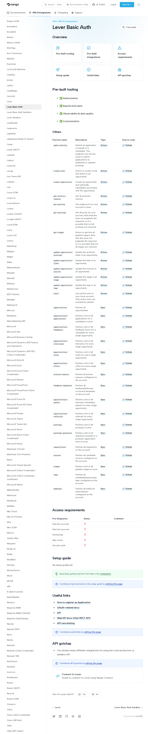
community (105, 574)
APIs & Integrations (42, 12)
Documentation (18, 12)
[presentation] (25, 375)
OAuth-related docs (68, 607)
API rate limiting (66, 623)
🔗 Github (127, 145)
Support (78, 12)
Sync (103, 307)
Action (104, 145)
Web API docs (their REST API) (73, 618)
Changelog (63, 12)
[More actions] (140, 27)
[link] (66, 53)
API (59, 612)
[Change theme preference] (138, 4)
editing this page (114, 584)
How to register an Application (73, 602)
